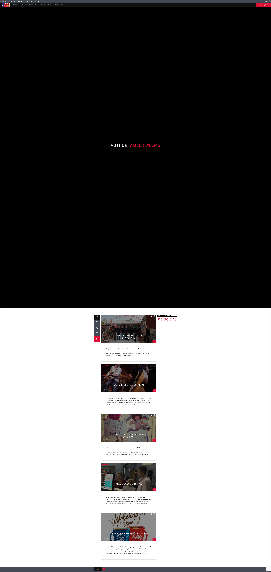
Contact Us (37, 1)
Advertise (20, 1)
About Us (4, 1)
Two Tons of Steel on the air (129, 392)
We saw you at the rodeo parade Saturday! (129, 442)
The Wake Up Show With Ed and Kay (129, 540)
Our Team (44, 5)
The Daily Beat (59, 5)
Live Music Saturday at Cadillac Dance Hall (129, 343)
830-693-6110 (166, 326)
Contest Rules (12, 1)
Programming (17, 5)
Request (268, 5)
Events (31, 5)
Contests (25, 5)
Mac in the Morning (107, 323)
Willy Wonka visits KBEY (128, 491)
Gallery (51, 5)
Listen (260, 5)
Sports (37, 5)
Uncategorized (106, 372)
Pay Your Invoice (28, 1)
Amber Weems (145, 148)
